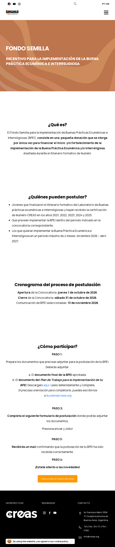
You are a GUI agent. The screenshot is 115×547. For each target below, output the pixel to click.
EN (107, 3)
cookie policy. (61, 541)
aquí (46, 385)
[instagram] (19, 4)
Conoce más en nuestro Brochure (57, 478)
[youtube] (14, 4)
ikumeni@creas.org (58, 395)
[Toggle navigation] (106, 12)
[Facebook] (9, 4)
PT (103, 3)
